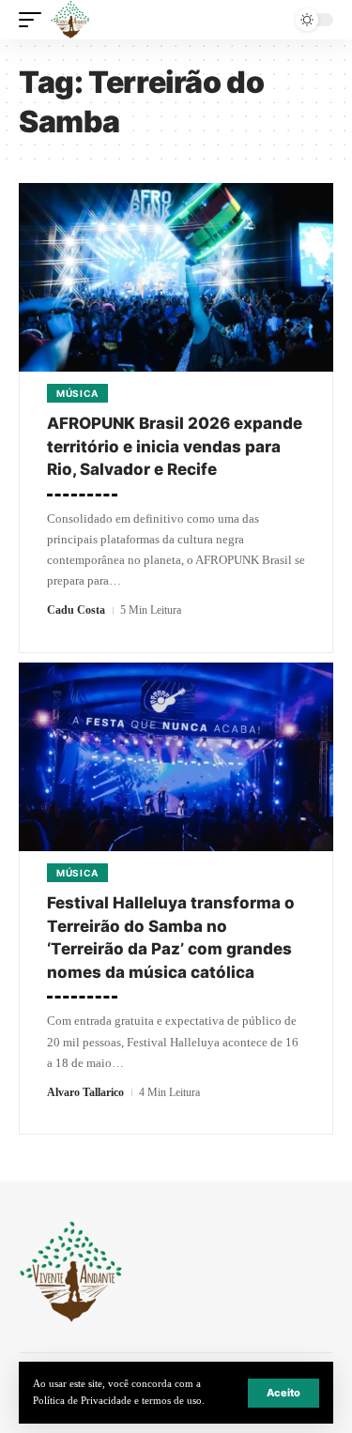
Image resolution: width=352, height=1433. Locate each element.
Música (77, 393)
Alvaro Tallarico (85, 1092)
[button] (283, 1393)
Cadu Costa (76, 610)
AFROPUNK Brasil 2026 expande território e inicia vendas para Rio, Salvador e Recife (174, 446)
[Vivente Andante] (70, 19)
